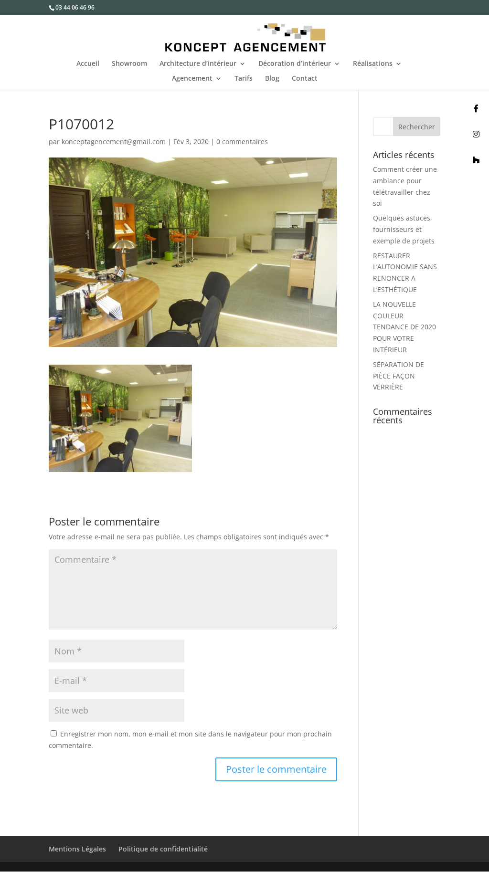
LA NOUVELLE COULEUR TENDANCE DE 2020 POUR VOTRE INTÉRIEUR (404, 327)
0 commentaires (242, 141)
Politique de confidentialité (163, 848)
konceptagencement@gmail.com (114, 141)
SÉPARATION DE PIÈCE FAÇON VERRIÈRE (398, 376)
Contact (305, 79)
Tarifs (243, 79)
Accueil (87, 64)
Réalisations (373, 64)
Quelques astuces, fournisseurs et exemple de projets (404, 229)
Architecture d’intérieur (197, 64)
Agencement (192, 79)
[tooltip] (476, 108)
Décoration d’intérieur (294, 64)
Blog (272, 79)
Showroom (129, 64)
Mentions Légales (77, 848)
